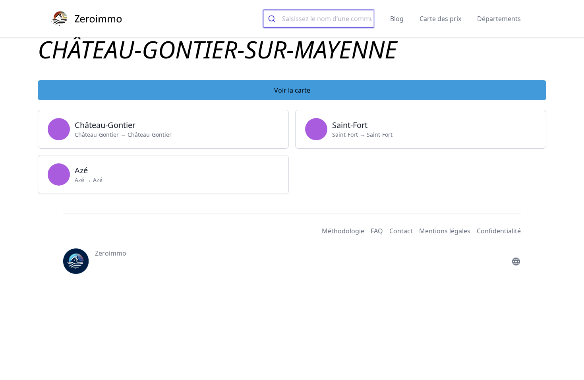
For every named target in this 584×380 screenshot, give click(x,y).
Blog (397, 18)
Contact (401, 231)
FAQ (377, 231)
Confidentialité (499, 231)
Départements (499, 18)
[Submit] (272, 18)
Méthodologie (343, 231)
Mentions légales (444, 231)
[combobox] (318, 19)
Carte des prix (440, 18)
